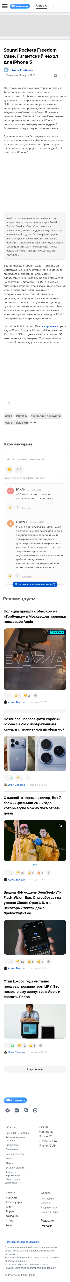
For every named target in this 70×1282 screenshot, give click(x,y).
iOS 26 (43, 1127)
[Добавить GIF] (19, 469)
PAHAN (20, 489)
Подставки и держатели (12, 1181)
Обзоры (10, 1127)
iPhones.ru (14, 1275)
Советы (46, 1193)
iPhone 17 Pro (48, 1141)
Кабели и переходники (12, 1173)
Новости (11, 1197)
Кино (8, 1225)
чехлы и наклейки (16, 422)
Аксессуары (13, 1202)
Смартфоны (12, 1145)
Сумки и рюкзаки (15, 1167)
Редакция (47, 1220)
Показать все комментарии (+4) (35, 584)
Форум (9, 1211)
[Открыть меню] (5, 6)
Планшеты (11, 1149)
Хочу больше (35, 1069)
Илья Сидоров (16, 784)
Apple (8, 416)
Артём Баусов (16, 702)
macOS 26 (46, 1132)
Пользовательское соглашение (22, 1241)
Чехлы (9, 1158)
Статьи (10, 1193)
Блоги (9, 1206)
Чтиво (9, 1220)
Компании (11, 1216)
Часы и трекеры (14, 1154)
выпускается (50, 326)
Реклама (46, 1226)
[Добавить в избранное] (55, 76)
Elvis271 (21, 522)
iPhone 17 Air (47, 1145)
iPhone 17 (45, 1136)
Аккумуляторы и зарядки (15, 1138)
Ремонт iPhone (49, 1212)
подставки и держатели (46, 416)
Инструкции (47, 1198)
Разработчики (49, 1207)
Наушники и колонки (17, 1133)
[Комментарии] (8, 696)
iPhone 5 (21, 416)
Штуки (9, 1163)
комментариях (34, 478)
